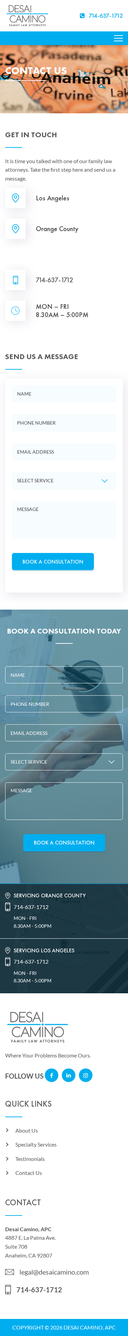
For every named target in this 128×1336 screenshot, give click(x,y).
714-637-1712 (54, 279)
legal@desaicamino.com (54, 1272)
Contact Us (28, 1172)
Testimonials (30, 1158)
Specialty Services (36, 1144)
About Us (26, 1130)
